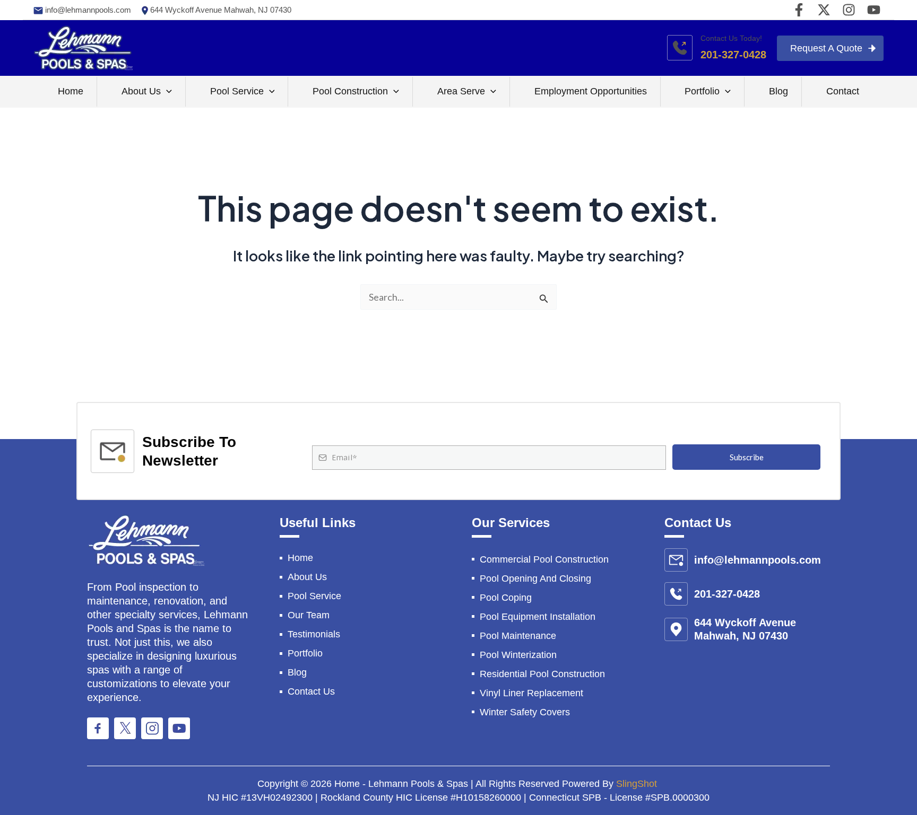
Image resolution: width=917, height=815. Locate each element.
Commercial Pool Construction (544, 559)
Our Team (309, 615)
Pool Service (237, 91)
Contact (842, 91)
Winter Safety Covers (525, 712)
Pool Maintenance (518, 635)
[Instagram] (849, 10)
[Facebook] (799, 10)
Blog (778, 91)
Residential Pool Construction (542, 674)
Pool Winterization (518, 655)
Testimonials (314, 634)
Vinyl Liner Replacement (531, 693)
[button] (166, 92)
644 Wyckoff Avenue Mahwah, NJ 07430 (219, 9)
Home (70, 91)
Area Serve (461, 91)
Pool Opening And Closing (535, 578)
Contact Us (311, 691)
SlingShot (638, 783)
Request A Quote (826, 48)
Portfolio (702, 91)
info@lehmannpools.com (87, 9)
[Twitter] (824, 10)
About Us (141, 91)
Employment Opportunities (590, 91)
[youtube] (874, 10)
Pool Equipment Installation (537, 616)
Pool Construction (350, 91)
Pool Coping (506, 597)
